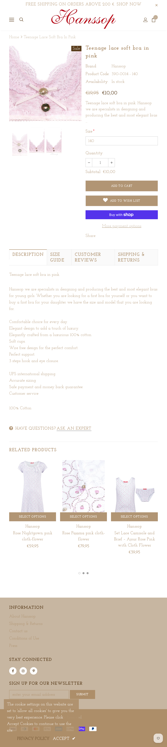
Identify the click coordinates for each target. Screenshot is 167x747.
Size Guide (57, 257)
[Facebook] (12, 671)
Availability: (97, 82)
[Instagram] (23, 671)
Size (90, 131)
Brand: (91, 66)
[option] (45, 83)
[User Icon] (145, 20)
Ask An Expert (74, 429)
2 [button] (83, 573)
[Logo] (83, 19)
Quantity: (94, 153)
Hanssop (119, 66)
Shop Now (129, 4)
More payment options (121, 226)
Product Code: (97, 74)
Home (14, 37)
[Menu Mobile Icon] (11, 19)
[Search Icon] (21, 20)
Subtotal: (93, 172)
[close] (156, 4)
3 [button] (88, 573)
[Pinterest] (33, 671)
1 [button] (79, 573)
